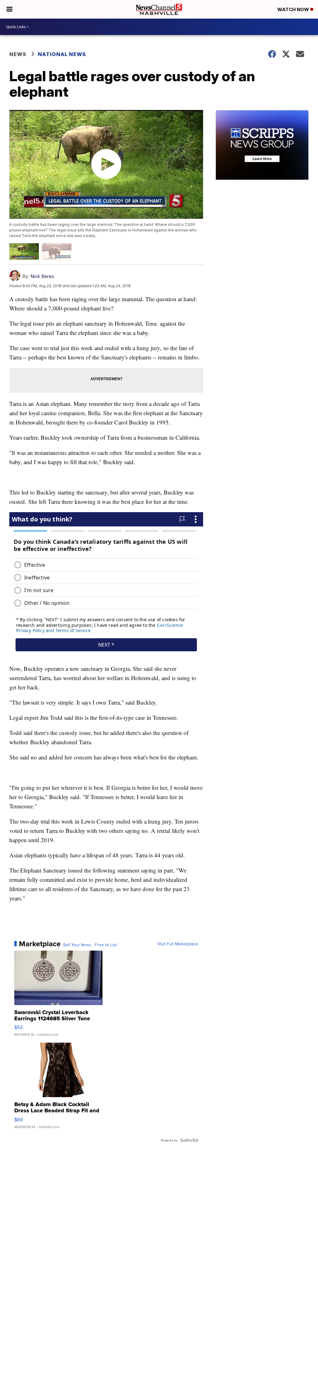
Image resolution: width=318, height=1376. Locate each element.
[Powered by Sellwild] (189, 1140)
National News (62, 54)
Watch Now (293, 9)
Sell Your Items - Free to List (90, 945)
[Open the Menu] (9, 9)
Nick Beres (42, 276)
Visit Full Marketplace (177, 944)
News (17, 54)
